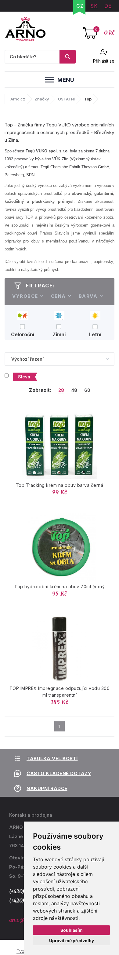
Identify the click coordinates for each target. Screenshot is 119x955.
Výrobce (25, 296)
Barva (88, 296)
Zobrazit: (40, 390)
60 (87, 390)
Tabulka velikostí (52, 758)
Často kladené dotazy (59, 773)
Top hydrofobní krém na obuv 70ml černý (59, 586)
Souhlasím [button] (71, 930)
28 (61, 390)
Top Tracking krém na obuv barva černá (59, 485)
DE (108, 6)
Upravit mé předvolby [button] (71, 940)
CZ (80, 6)
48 (74, 390)
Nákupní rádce (47, 788)
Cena (58, 296)
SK (94, 6)
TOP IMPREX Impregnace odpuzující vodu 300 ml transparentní (59, 692)
